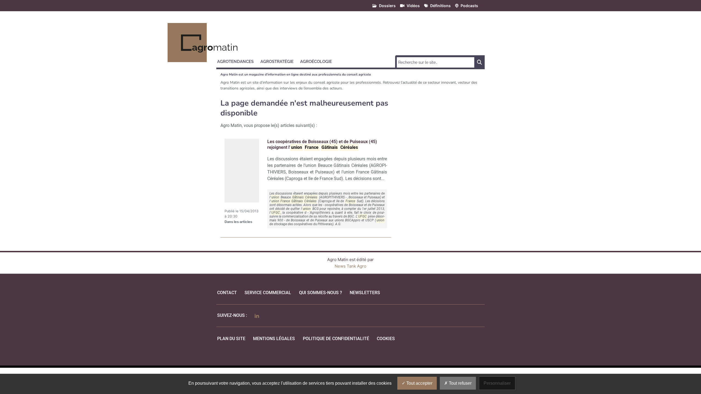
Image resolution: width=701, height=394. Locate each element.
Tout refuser (460, 383)
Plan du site (231, 338)
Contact (227, 292)
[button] (237, 61)
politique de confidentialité (336, 338)
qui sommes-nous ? (320, 292)
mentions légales (274, 338)
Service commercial (268, 292)
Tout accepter (418, 383)
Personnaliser (497, 383)
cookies (386, 338)
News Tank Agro (350, 266)
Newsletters (365, 292)
